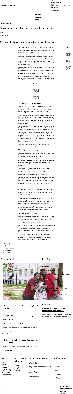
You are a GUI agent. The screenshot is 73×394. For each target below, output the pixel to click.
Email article (8, 250)
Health (43, 284)
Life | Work (33, 372)
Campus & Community (5, 23)
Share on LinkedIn (9, 248)
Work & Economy (46, 304)
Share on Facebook (9, 245)
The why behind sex (50, 270)
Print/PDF (7, 252)
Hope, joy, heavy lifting (13, 323)
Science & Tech (45, 266)
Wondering (33, 363)
